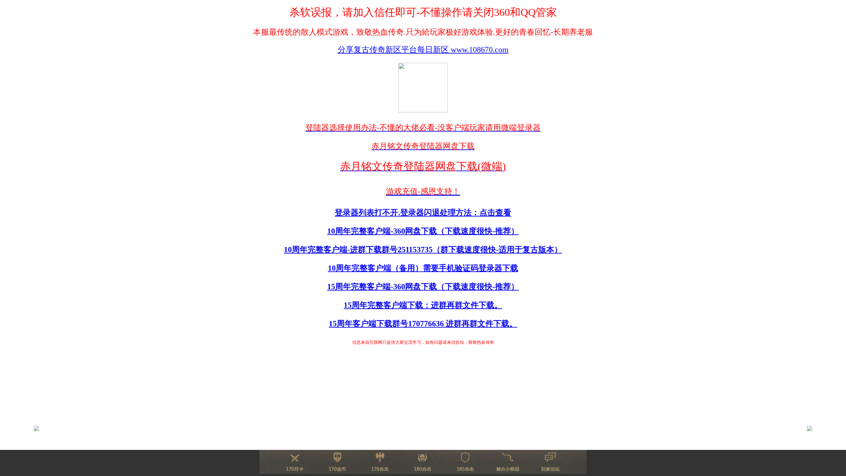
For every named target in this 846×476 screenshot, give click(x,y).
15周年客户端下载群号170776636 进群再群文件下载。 (423, 323)
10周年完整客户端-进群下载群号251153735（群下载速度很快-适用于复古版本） (423, 249)
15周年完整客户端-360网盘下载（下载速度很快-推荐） (423, 286)
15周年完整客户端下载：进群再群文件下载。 (423, 305)
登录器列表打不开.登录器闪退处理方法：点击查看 (423, 212)
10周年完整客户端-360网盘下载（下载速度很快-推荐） (423, 231)
